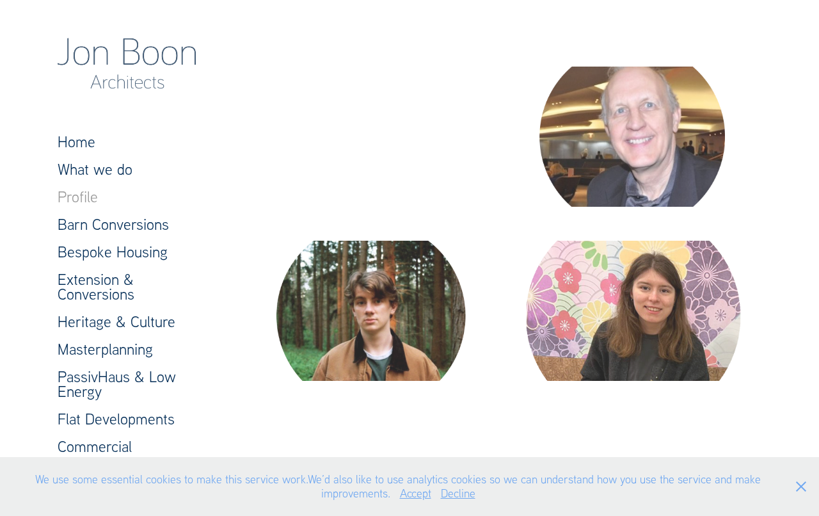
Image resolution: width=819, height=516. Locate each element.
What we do (95, 169)
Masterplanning (105, 349)
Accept (415, 493)
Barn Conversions (113, 224)
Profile (78, 196)
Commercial (95, 446)
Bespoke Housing (113, 251)
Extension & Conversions (96, 286)
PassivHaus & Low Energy (117, 383)
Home (76, 141)
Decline (458, 493)
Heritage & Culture (116, 321)
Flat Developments (116, 418)
